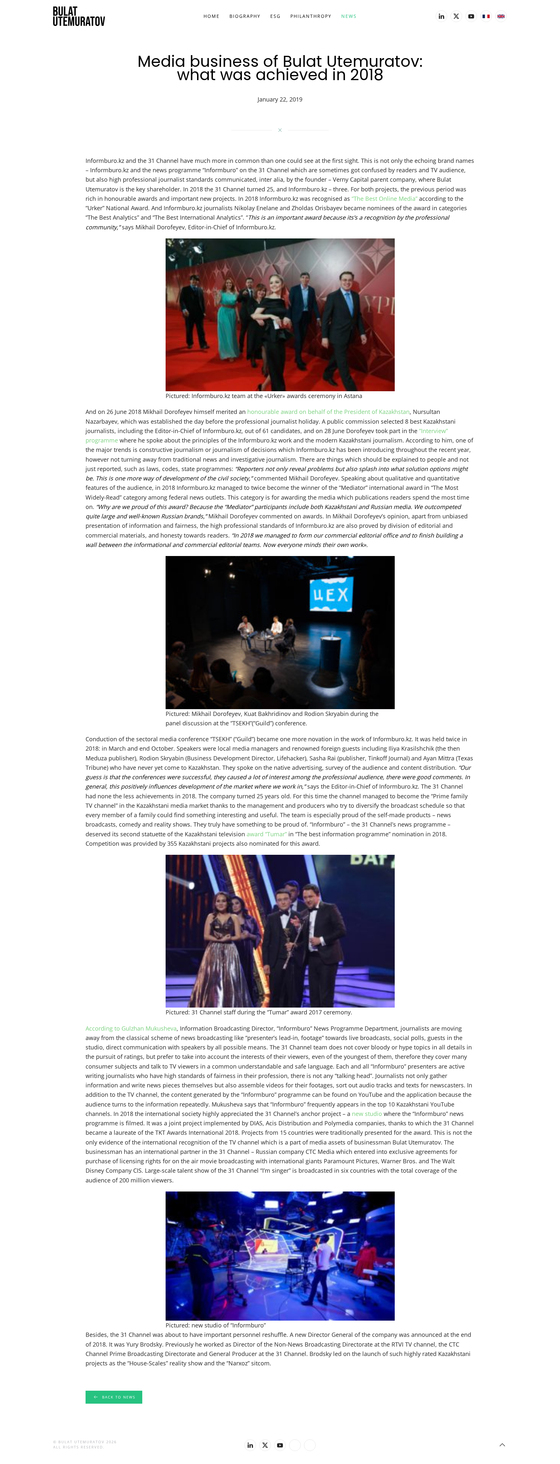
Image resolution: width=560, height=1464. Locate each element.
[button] (502, 1445)
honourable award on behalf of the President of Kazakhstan (328, 412)
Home (212, 16)
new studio (367, 1114)
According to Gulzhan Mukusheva (131, 1028)
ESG (275, 16)
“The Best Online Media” (384, 198)
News (349, 16)
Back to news (118, 1397)
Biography (245, 16)
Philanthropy (311, 16)
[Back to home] (79, 16)
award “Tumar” (267, 834)
